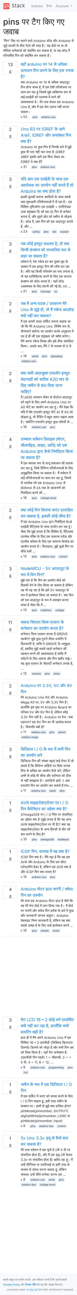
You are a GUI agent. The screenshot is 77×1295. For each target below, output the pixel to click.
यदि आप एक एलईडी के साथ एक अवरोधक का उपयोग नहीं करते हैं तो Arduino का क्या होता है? (47, 185)
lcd (25, 1072)
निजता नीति (30, 1284)
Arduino (37, 6)
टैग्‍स (49, 6)
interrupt (45, 291)
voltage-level (48, 497)
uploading (56, 356)
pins (35, 117)
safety (36, 231)
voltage (59, 610)
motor (56, 930)
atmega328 (47, 839)
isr (55, 291)
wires (57, 673)
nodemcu (46, 610)
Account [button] (63, 6)
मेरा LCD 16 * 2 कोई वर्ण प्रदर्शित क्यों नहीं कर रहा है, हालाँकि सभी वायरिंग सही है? (47, 1025)
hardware (63, 839)
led (54, 231)
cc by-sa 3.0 (34, 1289)
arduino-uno (48, 117)
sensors (36, 673)
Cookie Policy (11, 1284)
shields (45, 930)
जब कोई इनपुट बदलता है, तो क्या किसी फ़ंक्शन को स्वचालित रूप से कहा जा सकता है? (45, 249)
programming (56, 1067)
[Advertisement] (38, 978)
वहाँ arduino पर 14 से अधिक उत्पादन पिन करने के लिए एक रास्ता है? (47, 70)
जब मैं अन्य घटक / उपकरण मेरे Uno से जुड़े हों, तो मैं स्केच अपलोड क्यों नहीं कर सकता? (47, 309)
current (63, 556)
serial (35, 356)
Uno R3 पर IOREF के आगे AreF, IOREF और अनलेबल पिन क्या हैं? (46, 135)
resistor (64, 231)
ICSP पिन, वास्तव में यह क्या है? (45, 851)
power (62, 732)
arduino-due (46, 1126)
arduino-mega (30, 737)
